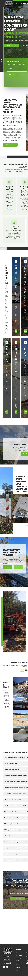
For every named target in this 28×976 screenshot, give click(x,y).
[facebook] (2, 60)
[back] (4, 670)
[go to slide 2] (26, 525)
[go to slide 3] (27, 525)
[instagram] (2, 62)
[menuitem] (17, 3)
